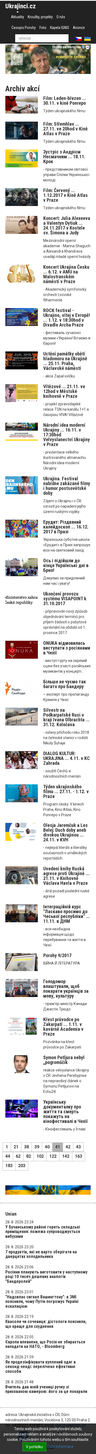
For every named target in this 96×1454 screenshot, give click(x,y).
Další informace (60, 1446)
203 (21, 1165)
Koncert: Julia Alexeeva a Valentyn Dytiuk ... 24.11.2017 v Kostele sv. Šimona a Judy (66, 225)
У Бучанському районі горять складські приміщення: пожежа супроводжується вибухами (42, 1231)
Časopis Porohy (23, 27)
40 (47, 1146)
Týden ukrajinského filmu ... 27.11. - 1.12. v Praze (66, 791)
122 (53, 1156)
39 (36, 1146)
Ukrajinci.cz (20, 6)
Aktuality (17, 17)
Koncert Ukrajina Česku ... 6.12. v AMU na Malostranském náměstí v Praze (66, 274)
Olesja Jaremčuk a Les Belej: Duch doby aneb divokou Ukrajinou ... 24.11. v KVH (65, 832)
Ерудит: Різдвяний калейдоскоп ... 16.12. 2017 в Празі (66, 526)
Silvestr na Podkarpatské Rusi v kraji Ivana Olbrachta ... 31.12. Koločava (66, 717)
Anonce (79, 27)
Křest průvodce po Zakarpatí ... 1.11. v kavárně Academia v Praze (63, 1027)
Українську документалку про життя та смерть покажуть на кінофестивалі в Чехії (65, 1111)
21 (16, 1146)
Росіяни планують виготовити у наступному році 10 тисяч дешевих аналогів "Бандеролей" (46, 1276)
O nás (61, 17)
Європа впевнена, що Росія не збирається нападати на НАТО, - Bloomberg (45, 1344)
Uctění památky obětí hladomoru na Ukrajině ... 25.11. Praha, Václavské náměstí (65, 361)
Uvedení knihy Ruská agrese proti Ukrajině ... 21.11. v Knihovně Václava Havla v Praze (66, 876)
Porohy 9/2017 (57, 955)
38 (26, 1146)
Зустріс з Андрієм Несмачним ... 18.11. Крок (64, 156)
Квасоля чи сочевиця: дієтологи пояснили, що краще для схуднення (45, 1324)
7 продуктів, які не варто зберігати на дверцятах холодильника (41, 1254)
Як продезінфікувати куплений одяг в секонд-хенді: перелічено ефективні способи (40, 1366)
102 (40, 1156)
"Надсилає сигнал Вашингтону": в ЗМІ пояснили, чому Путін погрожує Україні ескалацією (41, 1301)
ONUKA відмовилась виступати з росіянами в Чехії (66, 647)
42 (68, 1146)
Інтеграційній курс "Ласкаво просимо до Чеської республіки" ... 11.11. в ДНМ (66, 914)
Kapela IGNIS (59, 27)
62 (18, 1156)
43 (78, 1146)
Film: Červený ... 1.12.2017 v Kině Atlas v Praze (65, 195)
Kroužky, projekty (40, 17)
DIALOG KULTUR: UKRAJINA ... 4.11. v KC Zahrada (66, 758)
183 (9, 1165)
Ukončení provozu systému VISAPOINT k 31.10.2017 (64, 598)
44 (7, 1156)
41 (57, 1146)
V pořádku (34, 1447)
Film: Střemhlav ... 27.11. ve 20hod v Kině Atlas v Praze (65, 128)
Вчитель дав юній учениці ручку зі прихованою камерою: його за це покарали (46, 1389)
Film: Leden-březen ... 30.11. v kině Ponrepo (64, 100)
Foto (42, 27)
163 (78, 1156)
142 (65, 1156)
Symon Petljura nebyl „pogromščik (64, 1060)
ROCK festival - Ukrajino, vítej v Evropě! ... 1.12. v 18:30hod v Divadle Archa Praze (66, 318)
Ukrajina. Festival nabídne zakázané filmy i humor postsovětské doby (66, 486)
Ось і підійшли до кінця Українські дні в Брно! (66, 565)
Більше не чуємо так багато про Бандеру (64, 684)
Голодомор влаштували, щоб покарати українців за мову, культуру (66, 989)
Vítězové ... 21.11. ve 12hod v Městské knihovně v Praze (64, 391)
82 (28, 1156)
